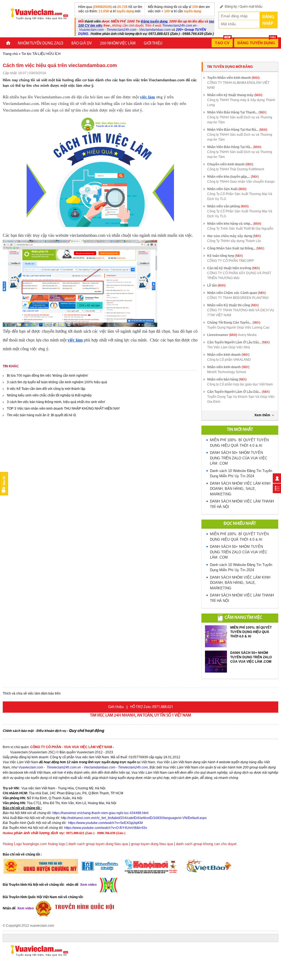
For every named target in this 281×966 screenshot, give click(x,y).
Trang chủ (10, 54)
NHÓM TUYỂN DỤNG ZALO (40, 43)
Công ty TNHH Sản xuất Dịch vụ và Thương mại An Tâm (239, 119)
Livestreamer (222, 335)
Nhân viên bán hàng (227, 379)
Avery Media (247, 335)
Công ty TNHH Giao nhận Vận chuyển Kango (241, 182)
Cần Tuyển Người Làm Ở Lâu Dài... (238, 342)
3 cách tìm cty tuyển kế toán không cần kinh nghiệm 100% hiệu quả (57, 382)
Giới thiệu (153, 43)
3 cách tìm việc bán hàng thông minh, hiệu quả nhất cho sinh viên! (56, 402)
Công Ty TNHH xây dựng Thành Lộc (234, 241)
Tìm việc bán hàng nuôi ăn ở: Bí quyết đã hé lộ (42, 415)
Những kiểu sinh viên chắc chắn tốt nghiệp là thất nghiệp (49, 395)
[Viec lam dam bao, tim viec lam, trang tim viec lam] (37, 13)
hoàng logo (56, 844)
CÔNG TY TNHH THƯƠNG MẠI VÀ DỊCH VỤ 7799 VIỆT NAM (240, 312)
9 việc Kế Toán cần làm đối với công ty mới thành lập (46, 389)
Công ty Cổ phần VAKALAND (229, 360)
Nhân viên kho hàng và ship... (234, 224)
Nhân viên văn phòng (228, 206)
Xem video (25, 908)
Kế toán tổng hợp (225, 256)
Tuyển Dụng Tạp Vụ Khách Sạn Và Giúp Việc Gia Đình (241, 399)
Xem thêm (262, 415)
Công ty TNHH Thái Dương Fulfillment (235, 169)
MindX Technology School (226, 372)
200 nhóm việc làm (118, 43)
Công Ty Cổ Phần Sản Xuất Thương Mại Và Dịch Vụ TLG (239, 196)
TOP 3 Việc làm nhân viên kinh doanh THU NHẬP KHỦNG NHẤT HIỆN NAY (64, 408)
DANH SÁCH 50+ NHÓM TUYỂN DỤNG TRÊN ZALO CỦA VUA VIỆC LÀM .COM (238, 458)
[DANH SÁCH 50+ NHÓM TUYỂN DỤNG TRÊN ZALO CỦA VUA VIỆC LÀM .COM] (216, 662)
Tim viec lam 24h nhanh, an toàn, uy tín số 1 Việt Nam (140, 716)
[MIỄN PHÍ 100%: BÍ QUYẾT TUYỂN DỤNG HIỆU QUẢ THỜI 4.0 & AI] (216, 636)
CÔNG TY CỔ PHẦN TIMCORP (230, 261)
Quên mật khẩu (251, 7)
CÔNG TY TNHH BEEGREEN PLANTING (238, 298)
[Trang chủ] (8, 43)
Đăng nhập (268, 20)
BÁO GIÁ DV (81, 43)
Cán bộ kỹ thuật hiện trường (233, 268)
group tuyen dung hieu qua (152, 844)
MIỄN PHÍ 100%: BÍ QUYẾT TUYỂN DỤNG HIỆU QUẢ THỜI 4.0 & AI (251, 632)
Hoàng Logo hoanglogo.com (25, 844)
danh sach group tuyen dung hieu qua (98, 844)
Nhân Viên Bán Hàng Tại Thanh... (236, 112)
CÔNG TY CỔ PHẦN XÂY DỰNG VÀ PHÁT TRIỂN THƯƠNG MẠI (239, 275)
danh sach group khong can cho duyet (206, 844)
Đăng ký (231, 7)
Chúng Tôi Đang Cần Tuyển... (233, 322)
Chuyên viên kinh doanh (230, 164)
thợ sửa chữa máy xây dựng (234, 236)
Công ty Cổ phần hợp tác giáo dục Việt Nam (240, 384)
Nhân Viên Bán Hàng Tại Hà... (234, 147)
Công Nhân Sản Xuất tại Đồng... (235, 248)
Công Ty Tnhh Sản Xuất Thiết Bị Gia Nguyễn (240, 229)
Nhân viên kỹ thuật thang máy (234, 95)
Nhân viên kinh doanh (228, 355)
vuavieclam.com (42, 926)
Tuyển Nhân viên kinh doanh (233, 78)
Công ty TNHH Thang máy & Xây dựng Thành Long (241, 102)
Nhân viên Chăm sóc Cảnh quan (236, 293)
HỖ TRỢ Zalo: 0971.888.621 (151, 707)
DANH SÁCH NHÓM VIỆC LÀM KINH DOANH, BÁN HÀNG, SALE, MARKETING (240, 488)
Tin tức (26, 54)
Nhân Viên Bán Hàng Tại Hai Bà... (237, 130)
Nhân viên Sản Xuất (226, 189)
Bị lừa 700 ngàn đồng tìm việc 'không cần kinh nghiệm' (48, 375)
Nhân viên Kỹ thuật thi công (233, 305)
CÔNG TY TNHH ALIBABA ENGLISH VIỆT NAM (238, 85)
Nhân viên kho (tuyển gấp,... (233, 177)
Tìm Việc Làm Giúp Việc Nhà (228, 347)
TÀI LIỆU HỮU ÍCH (46, 54)
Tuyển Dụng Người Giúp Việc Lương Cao (238, 327)
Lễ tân (216, 285)
